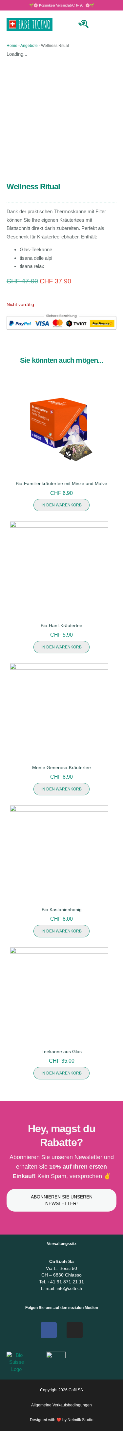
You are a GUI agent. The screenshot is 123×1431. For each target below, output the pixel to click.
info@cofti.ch (69, 1288)
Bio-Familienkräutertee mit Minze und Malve (61, 483)
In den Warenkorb (61, 505)
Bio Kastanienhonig (62, 909)
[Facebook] (49, 1330)
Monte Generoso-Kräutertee (61, 767)
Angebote (29, 45)
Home (12, 45)
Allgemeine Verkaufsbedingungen (61, 1405)
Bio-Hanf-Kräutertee (61, 625)
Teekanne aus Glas (62, 1051)
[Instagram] (75, 1330)
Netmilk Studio (80, 1420)
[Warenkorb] (99, 23)
